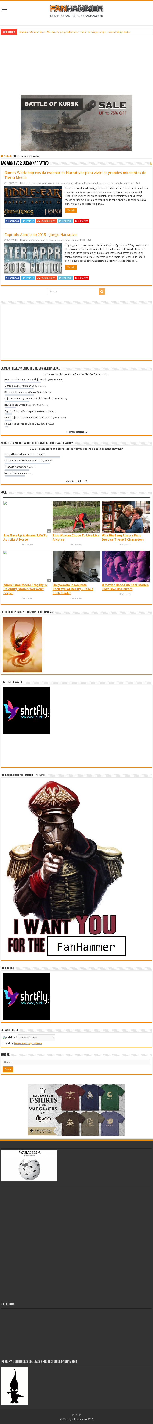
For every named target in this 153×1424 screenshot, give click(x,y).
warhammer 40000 (76, 240)
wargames (128, 183)
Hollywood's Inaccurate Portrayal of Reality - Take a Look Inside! (73, 589)
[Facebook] (76, 1415)
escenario (36, 183)
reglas (63, 240)
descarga (26, 183)
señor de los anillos (100, 183)
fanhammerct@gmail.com (28, 1043)
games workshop (50, 183)
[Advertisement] (76, 64)
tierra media (116, 183)
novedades (54, 240)
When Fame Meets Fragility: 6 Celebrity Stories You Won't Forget (25, 589)
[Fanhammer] (76, 10)
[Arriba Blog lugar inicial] (76, 122)
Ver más (71, 210)
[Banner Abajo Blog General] (76, 1110)
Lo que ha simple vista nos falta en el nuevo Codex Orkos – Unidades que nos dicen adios (64, 32)
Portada (7, 156)
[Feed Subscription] (151, 163)
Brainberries (27, 545)
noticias (85, 183)
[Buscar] (102, 291)
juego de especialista (70, 183)
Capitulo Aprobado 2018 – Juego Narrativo (40, 234)
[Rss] (73, 1415)
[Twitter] (79, 1415)
